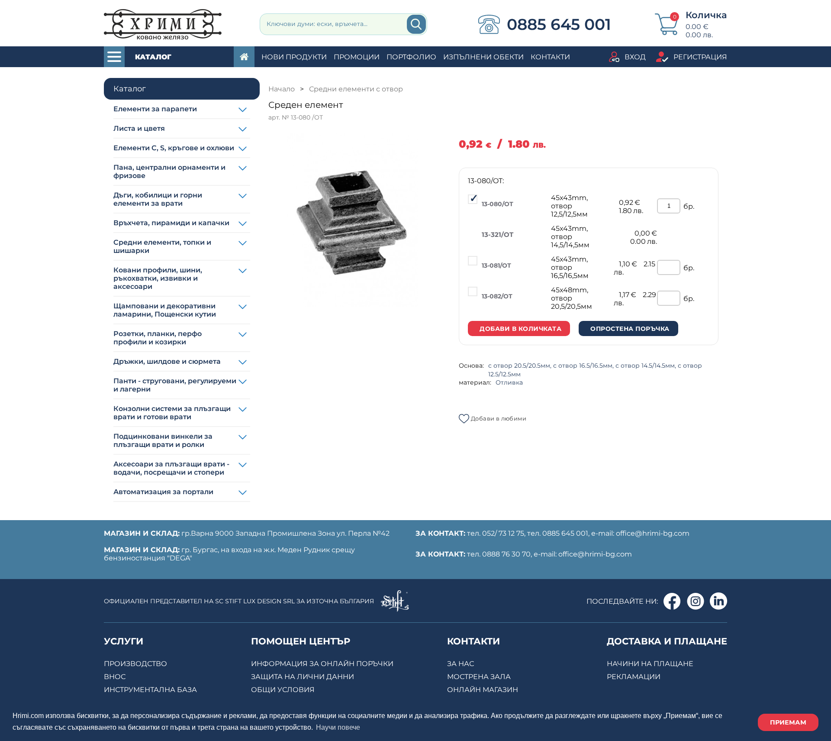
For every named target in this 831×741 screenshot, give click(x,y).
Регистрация (700, 57)
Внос (115, 677)
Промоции (357, 57)
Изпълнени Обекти (483, 57)
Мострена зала (479, 677)
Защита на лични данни (302, 677)
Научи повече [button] (338, 727)
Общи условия (283, 690)
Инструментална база (150, 690)
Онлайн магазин (482, 690)
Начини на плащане (650, 664)
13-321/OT (497, 234)
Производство (135, 664)
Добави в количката (520, 329)
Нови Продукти (294, 57)
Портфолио (411, 57)
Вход (635, 57)
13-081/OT (496, 265)
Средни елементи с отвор (356, 89)
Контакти (550, 57)
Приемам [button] (788, 722)
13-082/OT (497, 296)
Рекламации (633, 677)
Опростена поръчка (630, 329)
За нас (460, 664)
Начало (281, 89)
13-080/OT (497, 204)
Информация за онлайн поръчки (322, 664)
